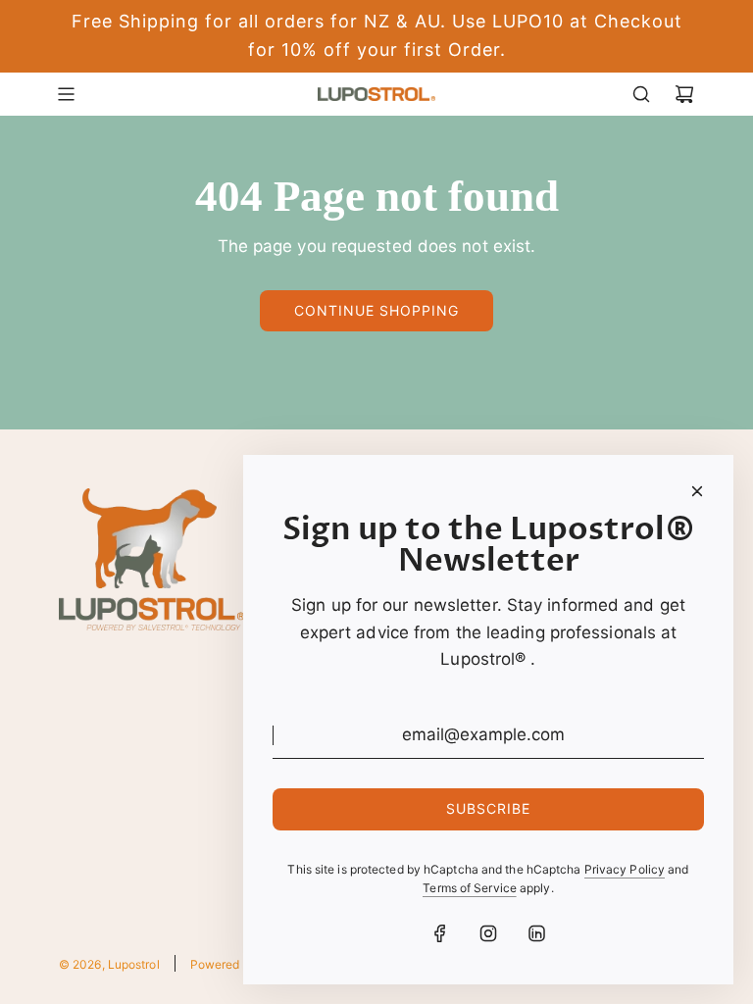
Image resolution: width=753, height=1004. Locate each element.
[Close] (697, 491)
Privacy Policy (624, 869)
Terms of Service (470, 887)
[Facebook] (440, 933)
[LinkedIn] (536, 933)
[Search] (641, 94)
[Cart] (684, 94)
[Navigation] (65, 94)
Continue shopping (376, 310)
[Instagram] (488, 933)
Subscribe (488, 808)
